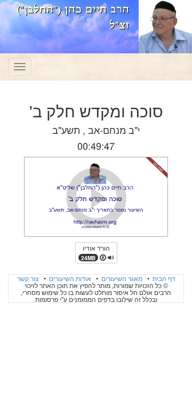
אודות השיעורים (69, 278)
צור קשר (28, 278)
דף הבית (163, 278)
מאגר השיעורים (121, 278)
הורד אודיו (95, 252)
